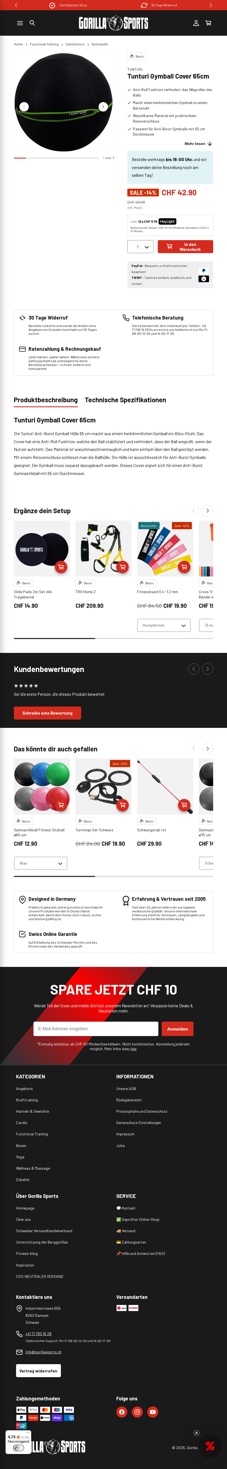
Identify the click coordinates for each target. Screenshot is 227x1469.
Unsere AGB (126, 1088)
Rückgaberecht (129, 1099)
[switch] (18, 1448)
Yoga (20, 1156)
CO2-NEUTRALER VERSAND (39, 1276)
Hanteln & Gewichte (32, 1111)
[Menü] (28, 1433)
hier (134, 1048)
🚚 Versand (125, 1230)
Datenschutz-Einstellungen (138, 1122)
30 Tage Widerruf (107, 5)
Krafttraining (27, 1099)
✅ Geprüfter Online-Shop (137, 1219)
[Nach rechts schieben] (103, 106)
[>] (211, 5)
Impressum (125, 1133)
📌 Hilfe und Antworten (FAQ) (140, 1253)
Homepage (25, 1208)
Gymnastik (100, 44)
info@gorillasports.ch (43, 1351)
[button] (32, 23)
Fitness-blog (27, 1253)
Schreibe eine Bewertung (47, 712)
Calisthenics (75, 44)
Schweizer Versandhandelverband (44, 1230)
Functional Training (44, 44)
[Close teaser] (196, 1433)
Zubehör (23, 1179)
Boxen (21, 1145)
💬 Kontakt (126, 1208)
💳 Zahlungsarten (131, 1242)
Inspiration (25, 1265)
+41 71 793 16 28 (38, 1333)
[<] (16, 5)
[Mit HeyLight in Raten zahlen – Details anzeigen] (181, 221)
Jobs (120, 1145)
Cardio (21, 1122)
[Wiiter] (207, 510)
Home (18, 44)
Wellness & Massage (33, 1168)
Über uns (23, 1219)
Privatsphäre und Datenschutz (141, 1111)
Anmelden (177, 1028)
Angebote (24, 1088)
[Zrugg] (193, 510)
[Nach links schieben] (24, 106)
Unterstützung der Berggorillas (42, 1242)
